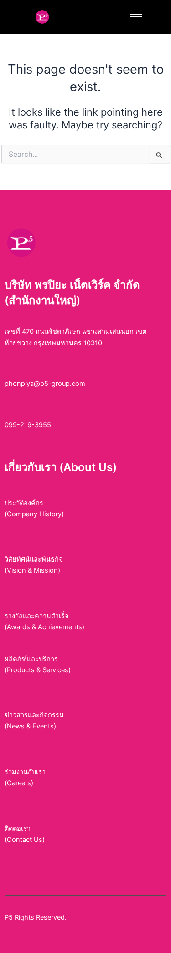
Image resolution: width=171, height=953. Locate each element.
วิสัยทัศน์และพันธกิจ (34, 559)
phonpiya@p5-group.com (45, 384)
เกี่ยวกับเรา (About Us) (61, 467)
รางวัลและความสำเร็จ (37, 616)
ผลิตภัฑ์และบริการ (31, 659)
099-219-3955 (28, 425)
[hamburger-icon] (135, 16)
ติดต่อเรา (18, 829)
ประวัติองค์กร (24, 503)
